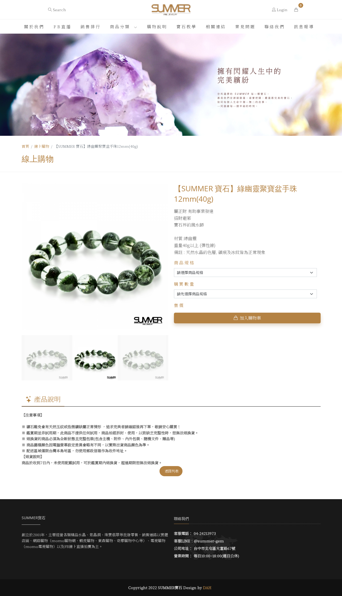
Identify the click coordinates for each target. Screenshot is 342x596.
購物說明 (157, 26)
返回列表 (171, 471)
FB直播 (62, 26)
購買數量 (184, 284)
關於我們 (34, 26)
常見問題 (245, 26)
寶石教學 (186, 26)
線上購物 (41, 146)
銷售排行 (90, 26)
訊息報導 (304, 26)
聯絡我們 (275, 26)
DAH (207, 587)
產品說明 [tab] (47, 399)
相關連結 (216, 26)
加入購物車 (250, 318)
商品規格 (184, 263)
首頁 (25, 146)
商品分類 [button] (121, 26)
